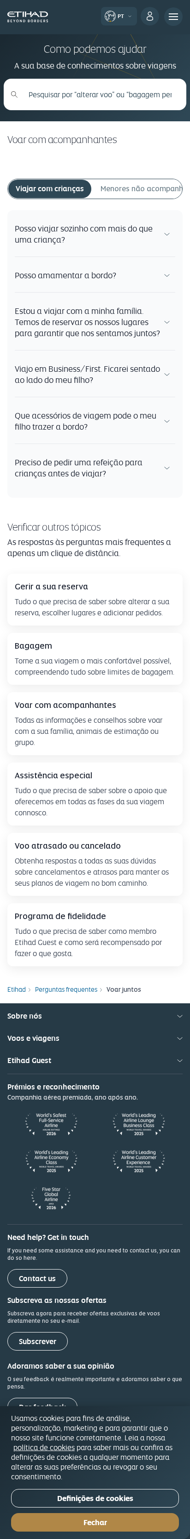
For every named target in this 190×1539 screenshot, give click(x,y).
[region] (95, 1472)
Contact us (37, 1278)
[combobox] (100, 94)
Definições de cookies (95, 1498)
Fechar (95, 1522)
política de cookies (44, 1447)
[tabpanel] (95, 354)
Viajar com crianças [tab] (50, 189)
